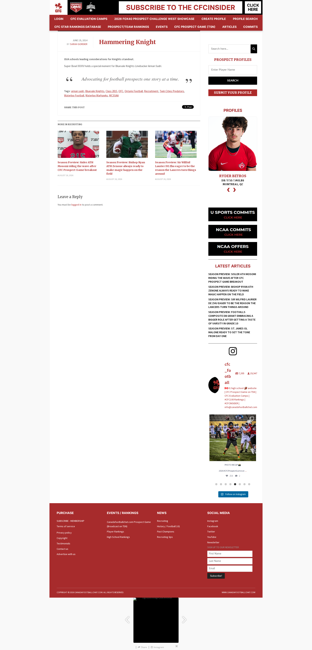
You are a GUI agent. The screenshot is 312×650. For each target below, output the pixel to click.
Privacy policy (64, 532)
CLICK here (253, 7)
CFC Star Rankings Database (77, 27)
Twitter (211, 531)
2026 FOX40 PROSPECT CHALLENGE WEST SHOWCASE (154, 19)
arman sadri (77, 91)
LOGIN (58, 19)
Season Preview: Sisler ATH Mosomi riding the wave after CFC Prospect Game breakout (77, 166)
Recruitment (151, 91)
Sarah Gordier (78, 44)
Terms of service (66, 526)
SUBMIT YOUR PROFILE (233, 93)
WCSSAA (114, 95)
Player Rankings (115, 531)
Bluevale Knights (94, 91)
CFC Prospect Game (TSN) (194, 27)
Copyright (62, 538)
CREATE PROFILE (214, 19)
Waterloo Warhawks (96, 95)
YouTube (211, 537)
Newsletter (213, 542)
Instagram (212, 520)
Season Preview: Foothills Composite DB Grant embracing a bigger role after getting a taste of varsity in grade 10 (231, 317)
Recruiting (162, 520)
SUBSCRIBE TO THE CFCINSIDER (180, 7)
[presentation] (228, 189)
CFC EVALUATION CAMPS (88, 19)
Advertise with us (66, 554)
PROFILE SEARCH (245, 19)
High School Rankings (118, 537)
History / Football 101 (168, 526)
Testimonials (63, 543)
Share (144, 647)
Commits (250, 27)
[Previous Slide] (127, 618)
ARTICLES (229, 27)
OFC (120, 91)
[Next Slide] (185, 618)
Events (162, 27)
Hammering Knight (127, 42)
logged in (76, 204)
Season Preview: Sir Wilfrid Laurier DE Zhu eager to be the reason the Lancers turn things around (175, 168)
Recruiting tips (165, 537)
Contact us (62, 548)
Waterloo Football (74, 95)
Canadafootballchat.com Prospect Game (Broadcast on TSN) (129, 524)
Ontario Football (134, 91)
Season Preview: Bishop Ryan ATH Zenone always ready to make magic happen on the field (125, 168)
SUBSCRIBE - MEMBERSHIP (70, 520)
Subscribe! (216, 575)
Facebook (212, 526)
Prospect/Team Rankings (128, 27)
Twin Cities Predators (172, 91)
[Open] (232, 437)
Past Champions (165, 531)
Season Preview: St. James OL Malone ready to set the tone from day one (229, 332)
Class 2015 (111, 91)
